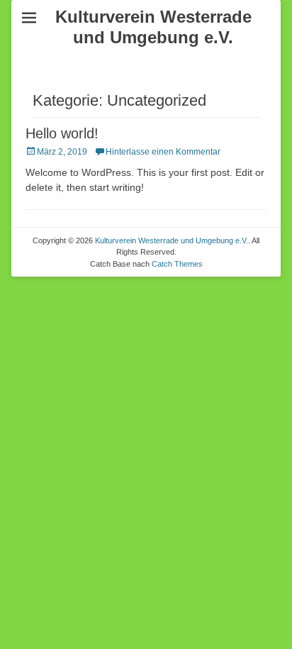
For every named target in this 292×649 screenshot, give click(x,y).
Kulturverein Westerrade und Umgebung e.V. (153, 27)
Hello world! (62, 133)
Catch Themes (177, 264)
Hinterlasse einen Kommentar (163, 152)
